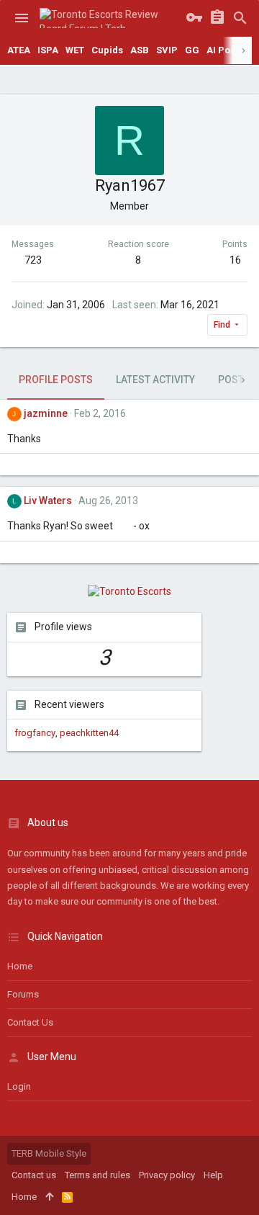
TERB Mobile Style (49, 1153)
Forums (23, 994)
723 (33, 260)
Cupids (107, 50)
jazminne (46, 413)
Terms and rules (97, 1175)
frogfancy (34, 732)
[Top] (49, 1197)
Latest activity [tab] (155, 379)
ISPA (47, 50)
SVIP (167, 50)
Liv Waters (48, 500)
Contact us (30, 1022)
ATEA (18, 50)
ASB (139, 50)
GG (192, 50)
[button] (21, 18)
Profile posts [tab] (56, 379)
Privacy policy (167, 1175)
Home (19, 966)
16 (235, 260)
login (19, 1086)
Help (213, 1175)
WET (74, 50)
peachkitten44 (89, 732)
